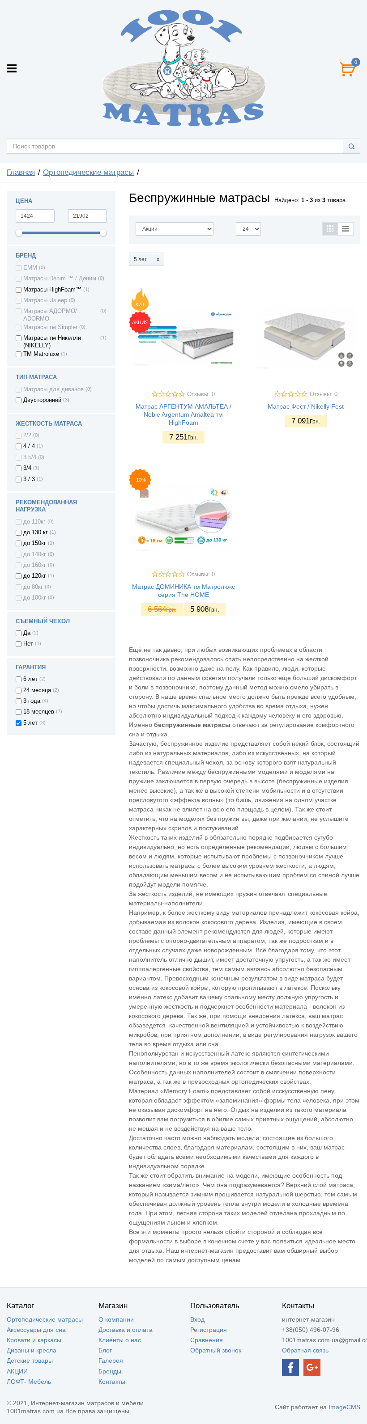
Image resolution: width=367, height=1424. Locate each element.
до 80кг (33, 587)
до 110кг (34, 522)
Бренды (109, 1371)
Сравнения (206, 1340)
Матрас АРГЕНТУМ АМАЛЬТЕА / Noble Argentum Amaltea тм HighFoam (183, 414)
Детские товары (30, 1360)
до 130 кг (35, 532)
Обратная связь (305, 1350)
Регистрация (208, 1329)
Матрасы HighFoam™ (52, 290)
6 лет (30, 679)
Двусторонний (42, 400)
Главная (21, 172)
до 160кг (34, 565)
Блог (105, 1350)
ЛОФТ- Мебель (29, 1381)
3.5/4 (29, 457)
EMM (30, 268)
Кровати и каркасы (34, 1340)
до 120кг (34, 576)
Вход (197, 1319)
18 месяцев (38, 712)
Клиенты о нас (119, 1340)
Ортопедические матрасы (88, 172)
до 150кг (34, 543)
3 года (31, 701)
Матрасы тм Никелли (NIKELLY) (52, 341)
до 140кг (34, 554)
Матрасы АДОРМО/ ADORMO (50, 314)
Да (26, 633)
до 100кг (34, 598)
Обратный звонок (215, 1350)
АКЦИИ (17, 1371)
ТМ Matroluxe (41, 354)
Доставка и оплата (125, 1329)
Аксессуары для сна (36, 1329)
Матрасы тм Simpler (50, 327)
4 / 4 (29, 446)
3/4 (27, 468)
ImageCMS (344, 1407)
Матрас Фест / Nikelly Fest (306, 406)
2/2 (27, 435)
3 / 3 (29, 479)
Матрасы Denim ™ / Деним (59, 278)
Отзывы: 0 (201, 394)
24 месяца (37, 690)
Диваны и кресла (31, 1350)
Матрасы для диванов (53, 389)
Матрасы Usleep (45, 300)
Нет (28, 644)
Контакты (111, 1381)
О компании (116, 1319)
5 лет (30, 723)
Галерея (110, 1360)
